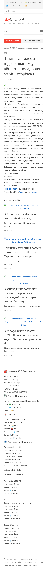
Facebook (35, 192)
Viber (21, 192)
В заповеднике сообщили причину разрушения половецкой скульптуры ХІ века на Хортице (22, 295)
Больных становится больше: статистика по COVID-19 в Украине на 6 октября (23, 252)
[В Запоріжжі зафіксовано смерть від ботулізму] (23, 205)
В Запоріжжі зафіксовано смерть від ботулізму (20, 216)
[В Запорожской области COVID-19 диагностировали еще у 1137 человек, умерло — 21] (23, 318)
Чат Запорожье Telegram (22, 565)
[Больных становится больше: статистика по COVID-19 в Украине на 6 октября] (23, 239)
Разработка (19, 562)
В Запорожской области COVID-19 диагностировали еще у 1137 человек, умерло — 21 (22, 337)
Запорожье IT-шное (29, 559)
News (14, 19)
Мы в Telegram (10, 189)
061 (5, 53)
